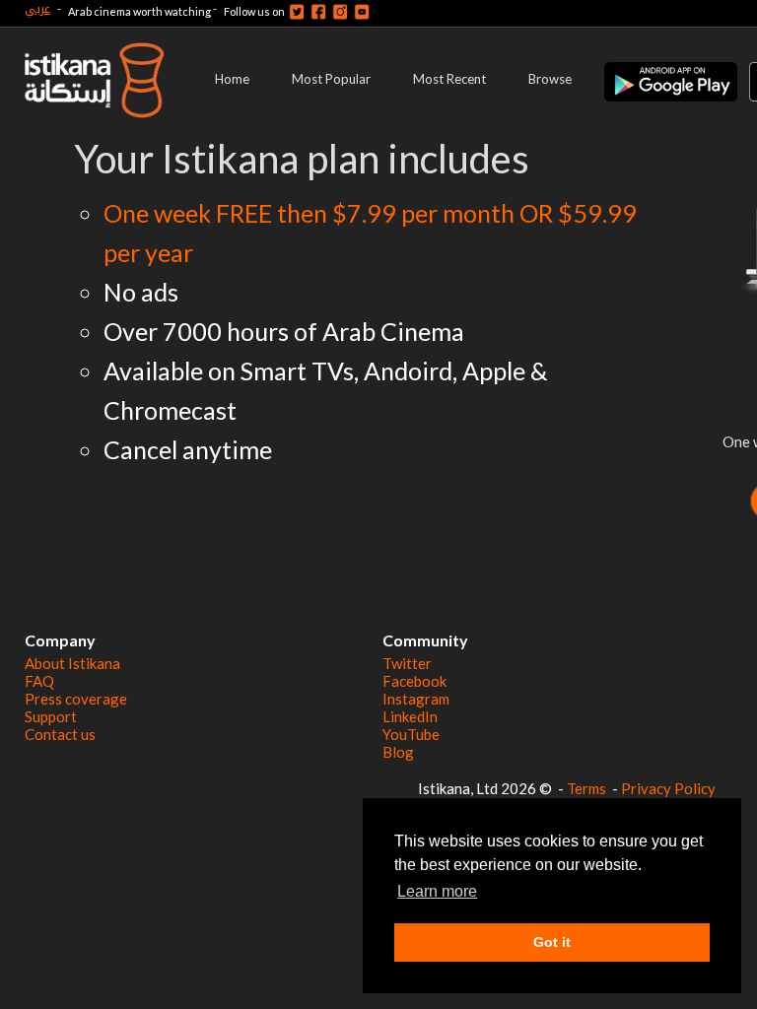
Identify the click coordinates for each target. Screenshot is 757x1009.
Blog (398, 752)
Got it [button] (552, 942)
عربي (37, 8)
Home (232, 79)
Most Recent (449, 79)
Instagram (415, 698)
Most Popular (331, 79)
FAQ (39, 681)
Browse (550, 79)
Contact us (60, 734)
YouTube (411, 734)
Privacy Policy (668, 788)
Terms (586, 788)
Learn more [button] (437, 891)
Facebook (414, 681)
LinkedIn (410, 716)
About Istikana (72, 663)
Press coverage (76, 698)
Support (51, 716)
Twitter (407, 663)
